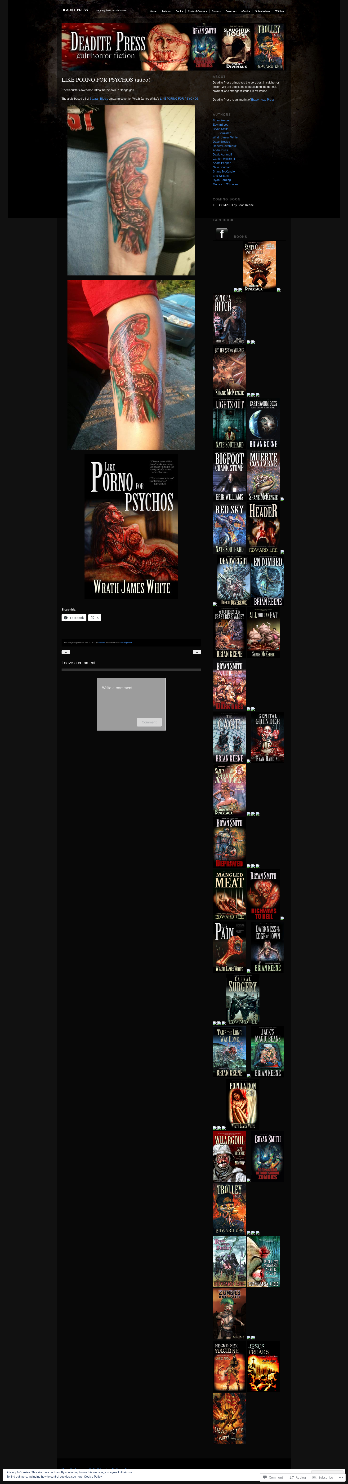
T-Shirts (279, 11)
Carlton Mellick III (224, 158)
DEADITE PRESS (75, 10)
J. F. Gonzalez (222, 133)
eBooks (245, 11)
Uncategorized (126, 642)
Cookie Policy (93, 1476)
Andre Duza (220, 150)
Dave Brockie (221, 141)
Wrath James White (225, 137)
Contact (216, 11)
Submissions (262, 11)
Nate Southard (222, 167)
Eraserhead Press (262, 99)
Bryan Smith (220, 129)
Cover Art (231, 11)
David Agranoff (222, 154)
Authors (166, 11)
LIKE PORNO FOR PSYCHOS (179, 98)
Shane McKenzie (224, 171)
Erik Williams (221, 175)
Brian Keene (221, 120)
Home (153, 11)
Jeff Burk (101, 642)
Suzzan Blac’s (99, 98)
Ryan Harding (222, 180)
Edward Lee (220, 124)
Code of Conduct (197, 11)
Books (179, 11)
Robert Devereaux (224, 146)
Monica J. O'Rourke (225, 184)
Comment (149, 722)
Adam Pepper (222, 163)
